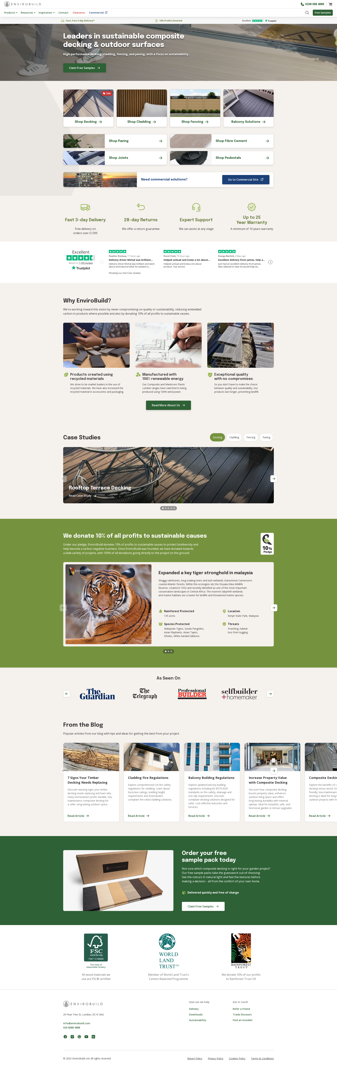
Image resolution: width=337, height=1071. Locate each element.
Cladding (234, 437)
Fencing (250, 437)
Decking (217, 437)
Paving (266, 437)
